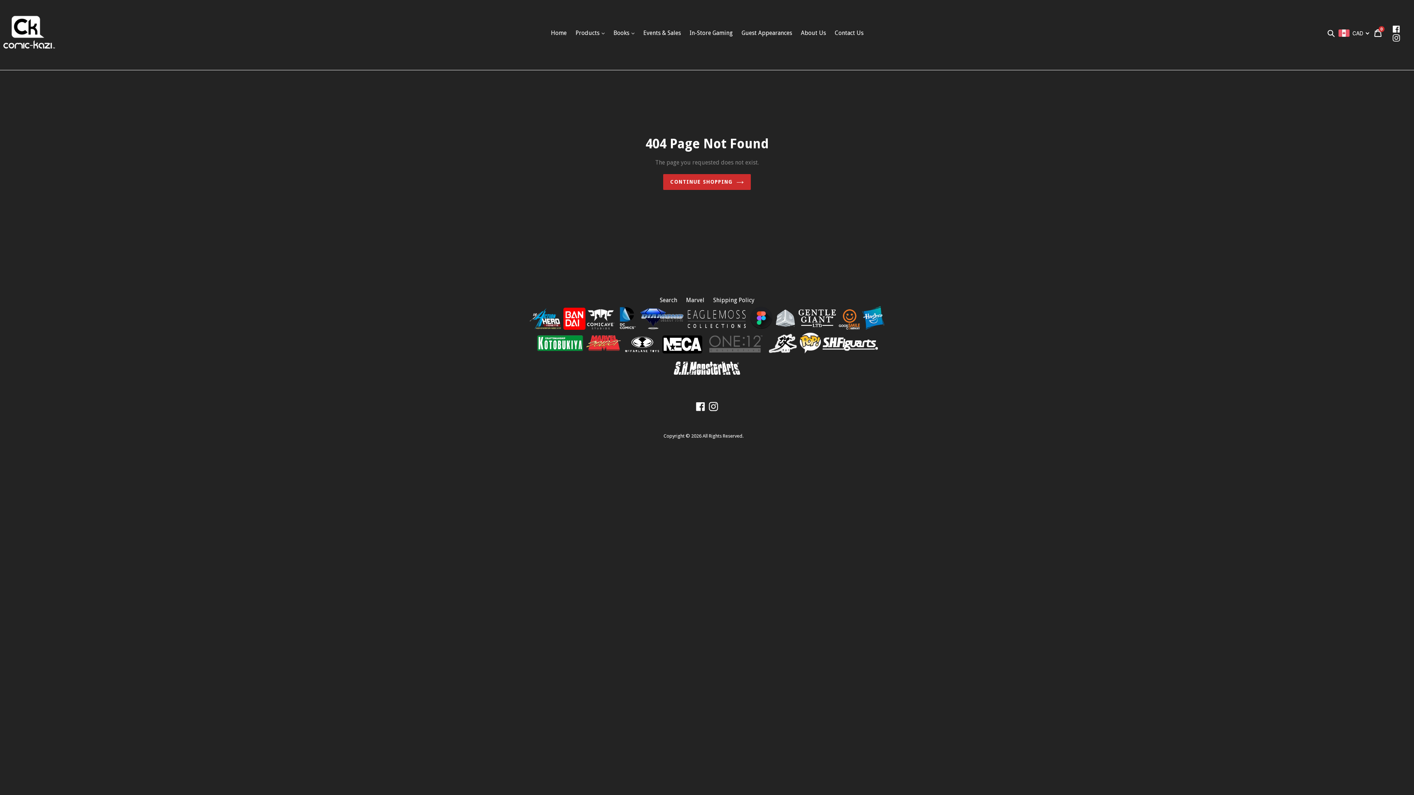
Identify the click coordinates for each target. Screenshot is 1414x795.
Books (622, 32)
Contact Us (849, 32)
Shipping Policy (734, 300)
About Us (813, 32)
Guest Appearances (767, 32)
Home (559, 32)
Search (668, 300)
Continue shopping (701, 182)
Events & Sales (662, 32)
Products (588, 32)
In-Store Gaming (711, 32)
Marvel (695, 300)
